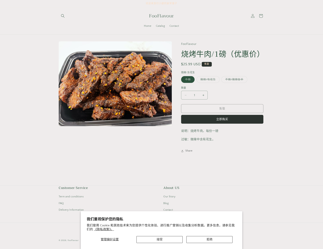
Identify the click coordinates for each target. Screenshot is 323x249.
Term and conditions (71, 196)
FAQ (61, 203)
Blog (166, 203)
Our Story (169, 196)
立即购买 (222, 119)
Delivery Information (71, 209)
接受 (160, 239)
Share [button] (189, 150)
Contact (168, 209)
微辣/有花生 (209, 80)
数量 (183, 87)
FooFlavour (73, 240)
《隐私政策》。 (104, 229)
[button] (63, 16)
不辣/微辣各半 (235, 80)
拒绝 (210, 239)
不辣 (189, 80)
